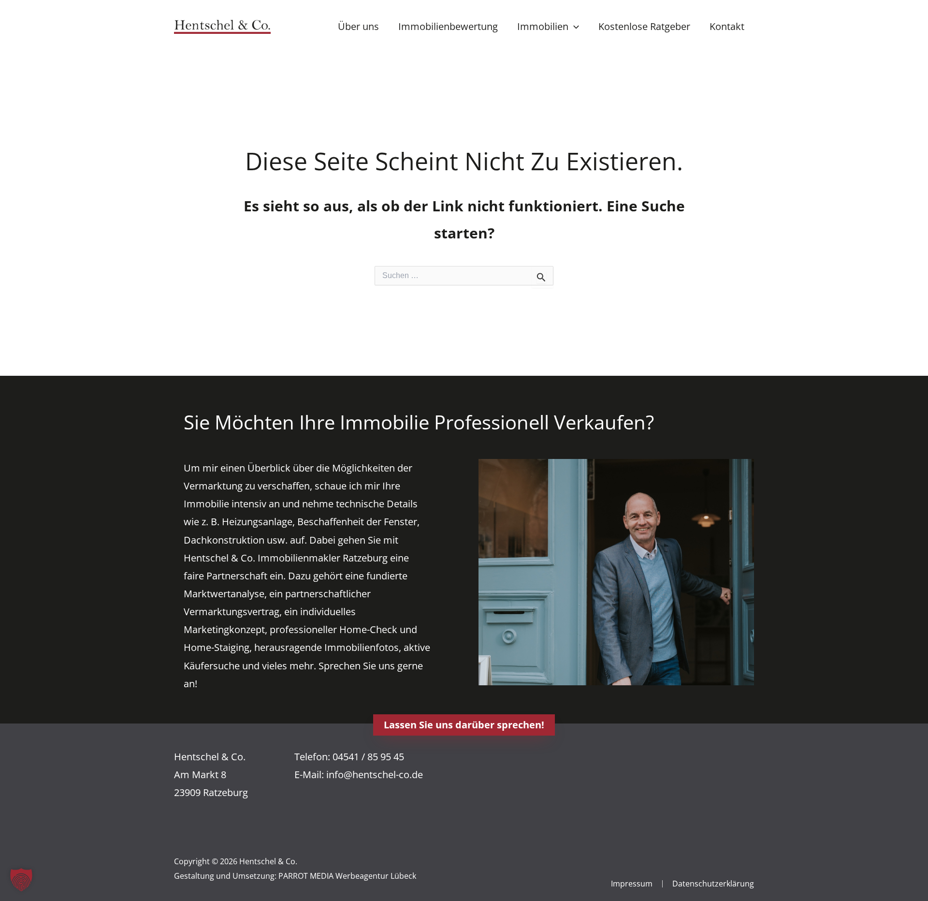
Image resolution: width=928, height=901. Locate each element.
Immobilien (542, 26)
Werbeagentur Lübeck (375, 876)
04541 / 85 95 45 (368, 756)
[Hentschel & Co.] (222, 25)
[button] (573, 26)
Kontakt (727, 26)
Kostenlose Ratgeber (644, 26)
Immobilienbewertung (448, 26)
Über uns (358, 26)
